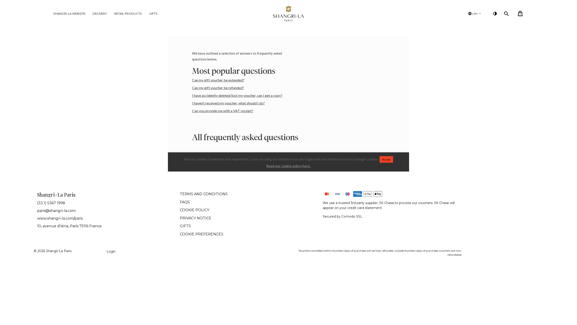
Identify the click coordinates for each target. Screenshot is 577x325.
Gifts (153, 13)
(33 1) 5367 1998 (51, 203)
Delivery (100, 13)
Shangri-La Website (69, 13)
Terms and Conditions (204, 194)
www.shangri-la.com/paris (60, 218)
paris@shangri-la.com (56, 211)
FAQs (185, 202)
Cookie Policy (194, 210)
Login (111, 251)
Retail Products (128, 13)
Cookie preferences (201, 234)
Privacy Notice (195, 218)
